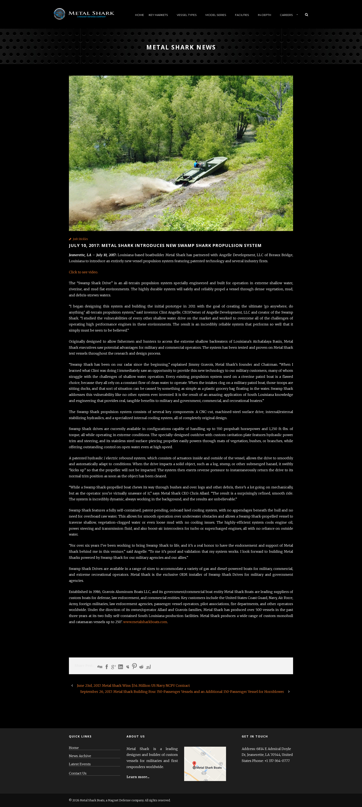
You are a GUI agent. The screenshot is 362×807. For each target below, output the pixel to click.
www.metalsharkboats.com (145, 622)
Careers (286, 15)
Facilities (242, 15)
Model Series (216, 15)
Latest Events (80, 764)
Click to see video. (83, 272)
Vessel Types (187, 15)
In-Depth (264, 15)
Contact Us (78, 773)
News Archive (80, 756)
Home (139, 15)
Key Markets (158, 15)
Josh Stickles (80, 239)
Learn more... (138, 777)
